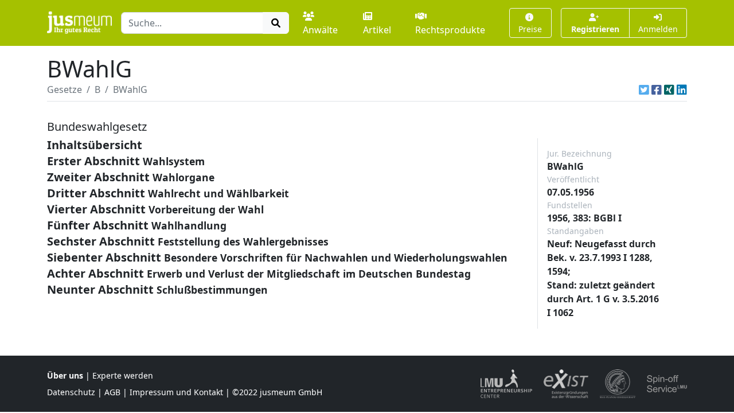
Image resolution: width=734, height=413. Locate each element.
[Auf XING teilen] (669, 89)
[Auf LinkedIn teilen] (682, 89)
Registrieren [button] (595, 29)
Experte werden (122, 375)
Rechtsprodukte (450, 30)
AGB (112, 392)
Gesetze (64, 89)
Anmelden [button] (658, 29)
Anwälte (320, 30)
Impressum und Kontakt (176, 392)
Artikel (377, 30)
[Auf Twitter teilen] (644, 89)
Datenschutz (71, 392)
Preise (530, 29)
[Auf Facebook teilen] (656, 89)
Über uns (65, 375)
